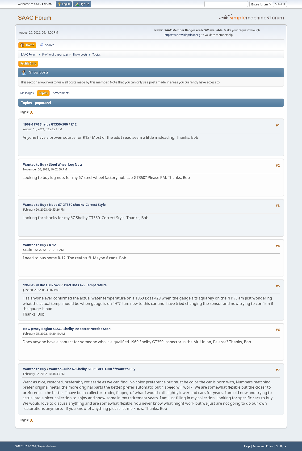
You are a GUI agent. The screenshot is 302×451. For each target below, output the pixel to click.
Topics (43, 93)
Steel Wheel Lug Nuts (66, 164)
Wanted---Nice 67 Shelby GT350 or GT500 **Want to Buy (92, 369)
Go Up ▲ (281, 446)
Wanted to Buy (34, 164)
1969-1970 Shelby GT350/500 (45, 124)
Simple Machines (47, 446)
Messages (27, 93)
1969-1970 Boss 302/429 (42, 285)
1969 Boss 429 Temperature (85, 285)
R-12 (52, 245)
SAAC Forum (34, 17)
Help (247, 446)
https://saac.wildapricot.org (182, 35)
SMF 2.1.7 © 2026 (25, 446)
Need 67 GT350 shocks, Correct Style (77, 205)
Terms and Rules (263, 446)
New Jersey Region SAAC (42, 329)
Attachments (61, 93)
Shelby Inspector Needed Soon (87, 329)
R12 (74, 124)
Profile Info (28, 63)
